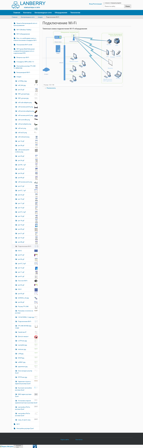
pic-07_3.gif (22, 263)
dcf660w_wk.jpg (23, 298)
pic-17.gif (21, 203)
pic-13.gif (21, 207)
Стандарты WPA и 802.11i (25, 62)
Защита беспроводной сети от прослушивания (25, 24)
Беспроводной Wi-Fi (23, 72)
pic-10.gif (21, 225)
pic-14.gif (21, 141)
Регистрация (97, 4)
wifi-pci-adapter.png (24, 124)
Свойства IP (22, 332)
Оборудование (61, 13)
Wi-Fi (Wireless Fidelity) (23, 29)
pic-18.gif (21, 220)
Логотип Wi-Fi (22, 281)
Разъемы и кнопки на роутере (24, 312)
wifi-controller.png (24, 119)
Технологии (75, 13)
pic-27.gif (21, 186)
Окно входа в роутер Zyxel (23, 372)
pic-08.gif (21, 242)
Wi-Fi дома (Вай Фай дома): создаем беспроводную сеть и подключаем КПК (24, 51)
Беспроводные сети (43, 13)
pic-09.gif (21, 177)
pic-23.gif (21, 89)
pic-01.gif (21, 276)
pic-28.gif (21, 145)
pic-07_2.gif (22, 212)
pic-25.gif (21, 156)
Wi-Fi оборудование (23, 34)
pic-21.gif (21, 233)
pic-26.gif (21, 173)
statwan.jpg (22, 349)
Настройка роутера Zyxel (24, 428)
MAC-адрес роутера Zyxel (23, 395)
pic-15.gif (21, 216)
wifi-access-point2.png (25, 115)
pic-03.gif (21, 293)
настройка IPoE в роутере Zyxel (22, 408)
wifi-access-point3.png (25, 107)
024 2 (20, 250)
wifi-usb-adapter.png (25, 102)
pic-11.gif (21, 272)
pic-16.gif (21, 238)
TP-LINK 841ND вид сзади (23, 327)
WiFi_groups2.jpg (23, 94)
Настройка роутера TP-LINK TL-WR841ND (25, 67)
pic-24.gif (21, 160)
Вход (91, 4)
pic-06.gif (21, 259)
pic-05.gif (21, 229)
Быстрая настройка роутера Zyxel (23, 389)
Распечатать (51, 88)
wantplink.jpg (22, 345)
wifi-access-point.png (25, 182)
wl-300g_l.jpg (22, 81)
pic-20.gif (21, 169)
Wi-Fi (18, 424)
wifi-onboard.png (23, 137)
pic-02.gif (21, 285)
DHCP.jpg (21, 358)
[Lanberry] (29, 5)
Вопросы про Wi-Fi (22, 57)
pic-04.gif (21, 302)
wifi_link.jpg (22, 85)
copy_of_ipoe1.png (24, 420)
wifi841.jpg (21, 362)
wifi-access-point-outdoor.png (22, 151)
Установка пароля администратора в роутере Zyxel (26, 402)
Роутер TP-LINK (23, 306)
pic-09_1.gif (22, 165)
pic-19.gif (21, 199)
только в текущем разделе (113, 3)
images (40, 17)
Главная (16, 13)
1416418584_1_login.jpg (26, 317)
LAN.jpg (20, 353)
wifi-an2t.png (22, 132)
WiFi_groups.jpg (23, 98)
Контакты (27, 13)
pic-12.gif (21, 268)
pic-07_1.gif (22, 190)
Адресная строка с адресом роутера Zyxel (23, 382)
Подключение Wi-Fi (24, 246)
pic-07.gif (21, 255)
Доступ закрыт (23, 336)
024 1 (20, 289)
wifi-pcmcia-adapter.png (26, 111)
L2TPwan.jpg (22, 341)
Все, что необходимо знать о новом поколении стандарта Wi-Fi (25, 39)
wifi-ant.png (22, 128)
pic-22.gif (21, 195)
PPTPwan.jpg (22, 377)
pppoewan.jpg (22, 366)
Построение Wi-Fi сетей (24, 44)
